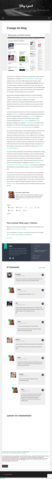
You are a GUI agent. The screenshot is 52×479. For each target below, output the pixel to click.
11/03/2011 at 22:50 (22, 323)
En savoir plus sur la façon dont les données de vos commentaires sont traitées (25, 452)
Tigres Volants (25, 120)
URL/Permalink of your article (10, 460)
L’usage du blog (17, 28)
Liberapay (16, 234)
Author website (13, 258)
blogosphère (37, 250)
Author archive (10, 258)
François (18, 274)
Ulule (31, 234)
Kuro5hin (36, 251)
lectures (37, 120)
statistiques (41, 251)
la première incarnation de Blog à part (30, 97)
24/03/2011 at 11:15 (23, 375)
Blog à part (26, 5)
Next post (36, 258)
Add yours (42, 267)
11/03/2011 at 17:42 (20, 304)
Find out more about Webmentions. (36, 459)
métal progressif (28, 127)
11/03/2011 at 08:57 (20, 275)
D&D (30, 167)
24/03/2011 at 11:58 (25, 391)
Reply (43, 275)
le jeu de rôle (32, 116)
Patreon (24, 234)
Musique (15, 114)
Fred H (18, 339)
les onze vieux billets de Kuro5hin (30, 78)
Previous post (37, 255)
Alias (19, 289)
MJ (17, 303)
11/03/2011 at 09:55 (22, 291)
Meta (35, 248)
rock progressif (17, 127)
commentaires (43, 250)
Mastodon (9, 238)
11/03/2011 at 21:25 (20, 341)
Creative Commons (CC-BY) (18, 229)
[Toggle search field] (49, 18)
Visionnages (30, 123)
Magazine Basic (11, 183)
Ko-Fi (10, 234)
